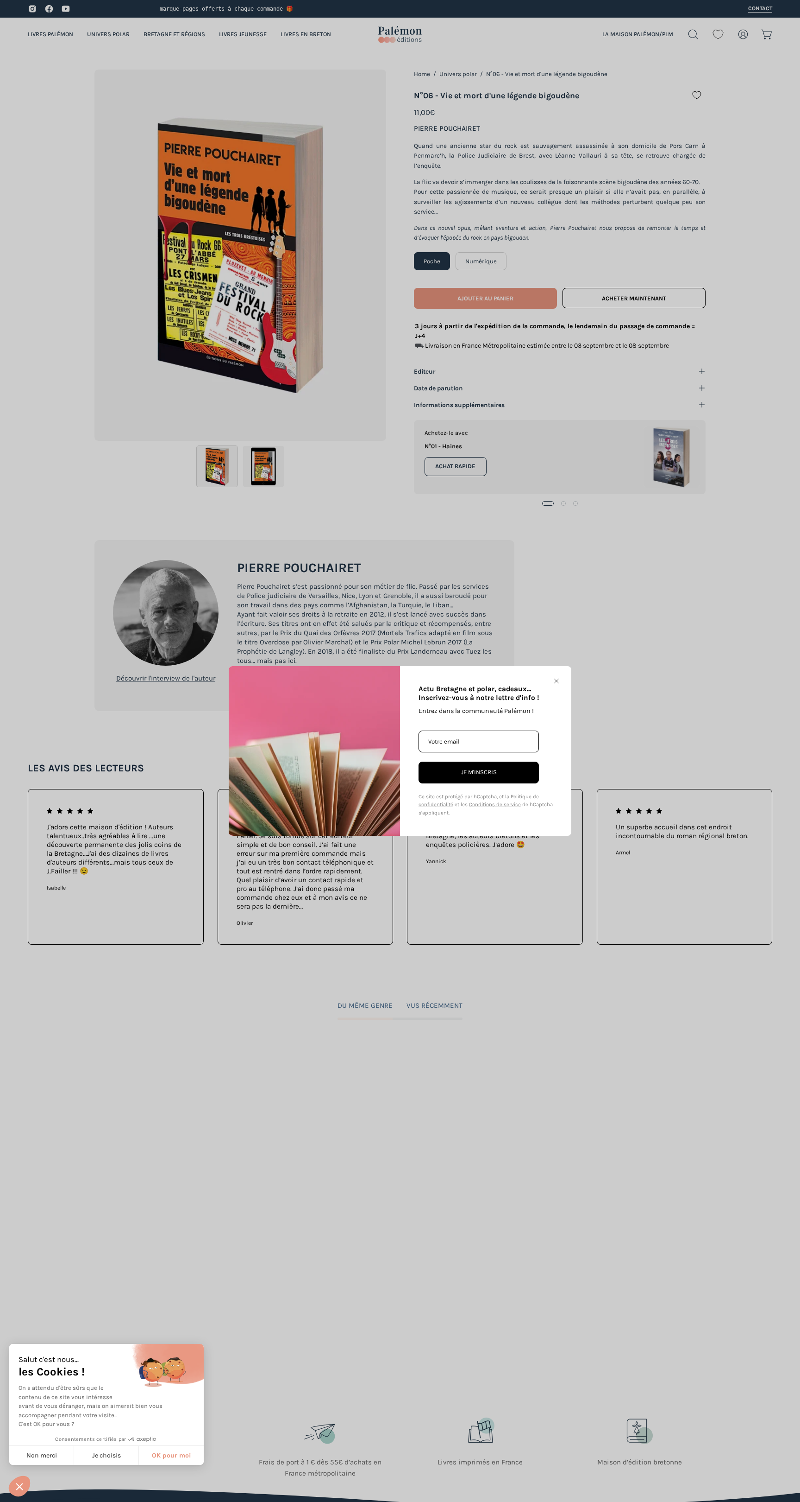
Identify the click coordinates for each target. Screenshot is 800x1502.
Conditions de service (495, 805)
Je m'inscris (479, 772)
